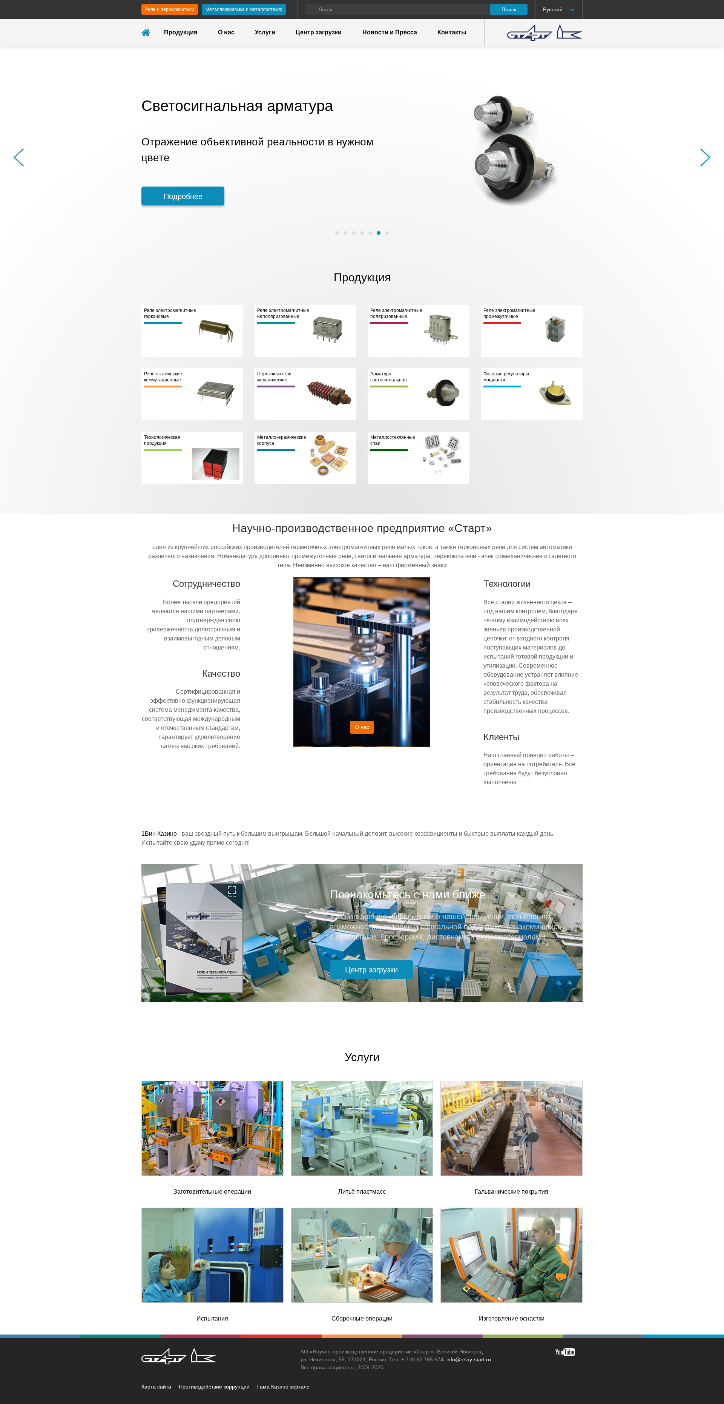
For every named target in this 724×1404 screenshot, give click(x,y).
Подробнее (183, 188)
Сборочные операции (362, 1318)
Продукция (180, 32)
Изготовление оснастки (512, 1318)
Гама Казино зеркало (283, 1387)
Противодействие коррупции (214, 1387)
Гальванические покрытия (511, 1191)
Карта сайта (156, 1387)
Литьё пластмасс (362, 1191)
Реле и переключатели (169, 9)
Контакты (451, 32)
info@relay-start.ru (468, 1359)
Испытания (212, 1318)
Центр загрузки (319, 32)
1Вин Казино (159, 833)
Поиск (509, 9)
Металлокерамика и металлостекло (244, 9)
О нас (226, 32)
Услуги (265, 32)
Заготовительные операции (212, 1191)
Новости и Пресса (389, 32)
